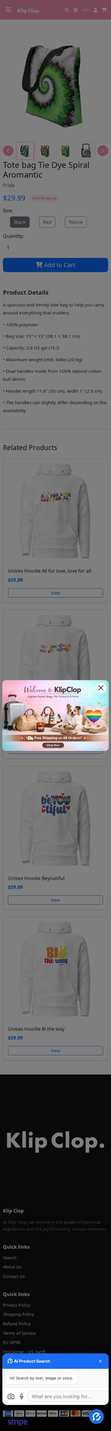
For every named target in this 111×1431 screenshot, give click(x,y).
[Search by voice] (21, 1396)
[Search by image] (11, 1396)
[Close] (101, 687)
